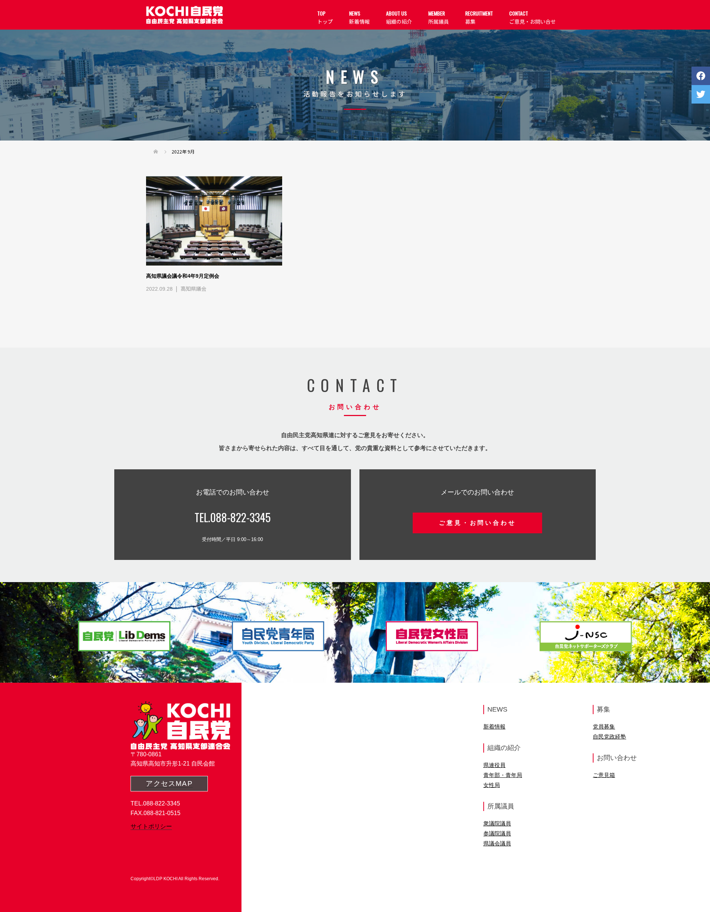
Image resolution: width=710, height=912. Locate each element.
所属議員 (438, 17)
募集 (479, 17)
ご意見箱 (604, 775)
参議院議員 (497, 833)
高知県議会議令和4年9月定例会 (182, 276)
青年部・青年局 (502, 775)
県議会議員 (497, 843)
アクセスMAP (169, 783)
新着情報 (359, 17)
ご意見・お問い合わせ (477, 523)
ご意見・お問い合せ (532, 17)
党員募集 (604, 726)
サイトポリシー (151, 826)
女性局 (491, 785)
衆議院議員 (497, 823)
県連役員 (494, 765)
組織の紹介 (399, 17)
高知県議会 (193, 288)
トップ (325, 17)
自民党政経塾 (609, 736)
